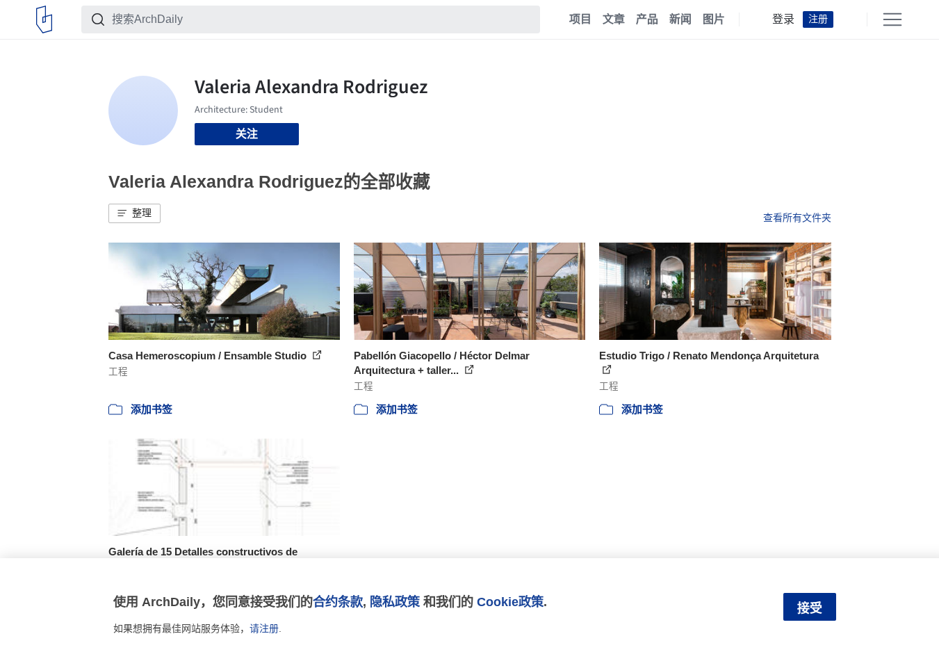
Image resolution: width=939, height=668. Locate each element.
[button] (134, 213)
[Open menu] (892, 19)
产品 (647, 19)
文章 (614, 19)
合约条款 (338, 601)
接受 (809, 608)
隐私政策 (395, 601)
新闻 (680, 19)
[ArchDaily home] (44, 19)
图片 (714, 19)
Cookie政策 (510, 601)
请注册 (264, 628)
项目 (580, 19)
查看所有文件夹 (797, 217)
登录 (783, 19)
